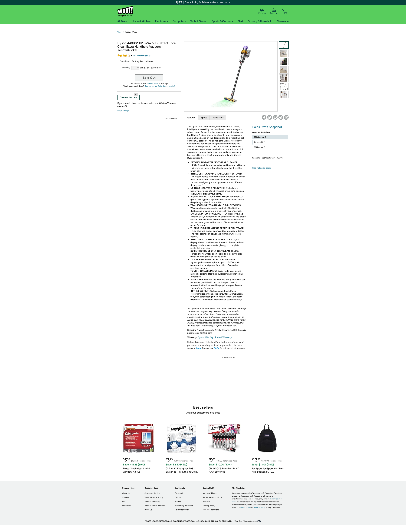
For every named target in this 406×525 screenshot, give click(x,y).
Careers (125, 497)
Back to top (123, 110)
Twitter (178, 497)
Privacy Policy (209, 506)
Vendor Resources (211, 510)
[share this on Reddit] (280, 117)
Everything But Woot (184, 506)
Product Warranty (152, 501)
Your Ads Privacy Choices (246, 521)
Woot (119, 32)
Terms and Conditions (212, 497)
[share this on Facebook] (264, 117)
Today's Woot (152, 83)
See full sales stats (261, 168)
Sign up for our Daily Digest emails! (160, 86)
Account (274, 13)
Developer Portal (182, 510)
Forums (262, 13)
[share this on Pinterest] (275, 117)
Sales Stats (218, 117)
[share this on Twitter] (269, 117)
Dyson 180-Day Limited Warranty (215, 337)
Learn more (224, 2)
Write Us (148, 510)
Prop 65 (206, 501)
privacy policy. (259, 507)
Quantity (125, 67)
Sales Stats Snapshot (267, 127)
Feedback (126, 506)
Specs (204, 117)
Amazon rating (142, 56)
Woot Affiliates (209, 493)
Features (191, 117)
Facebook (179, 493)
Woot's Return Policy (153, 497)
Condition (125, 61)
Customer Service (152, 493)
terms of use (245, 507)
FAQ (124, 501)
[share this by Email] (286, 117)
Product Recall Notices (154, 506)
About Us (126, 493)
